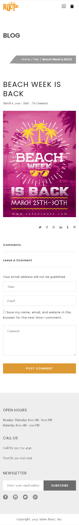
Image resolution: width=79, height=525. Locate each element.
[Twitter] (25, 497)
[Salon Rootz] (11, 6)
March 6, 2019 (11, 103)
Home (26, 59)
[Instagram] (15, 497)
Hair (36, 59)
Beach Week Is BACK (32, 89)
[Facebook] (5, 497)
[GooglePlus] (35, 497)
